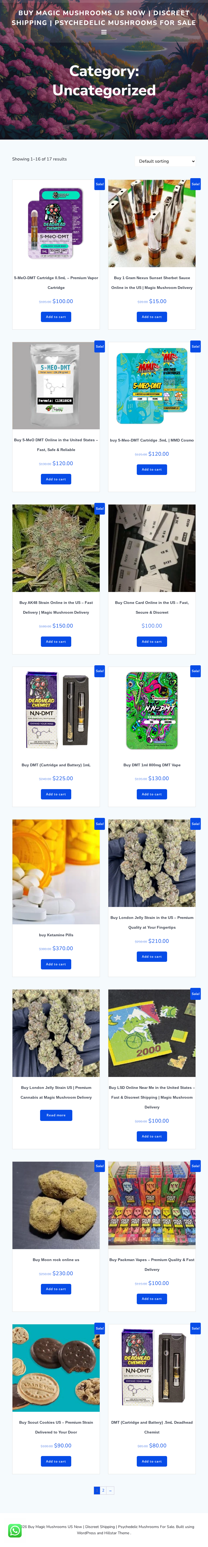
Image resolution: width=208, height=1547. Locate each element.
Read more (56, 1115)
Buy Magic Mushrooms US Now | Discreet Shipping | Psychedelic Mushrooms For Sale (104, 18)
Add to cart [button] (56, 316)
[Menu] (104, 32)
